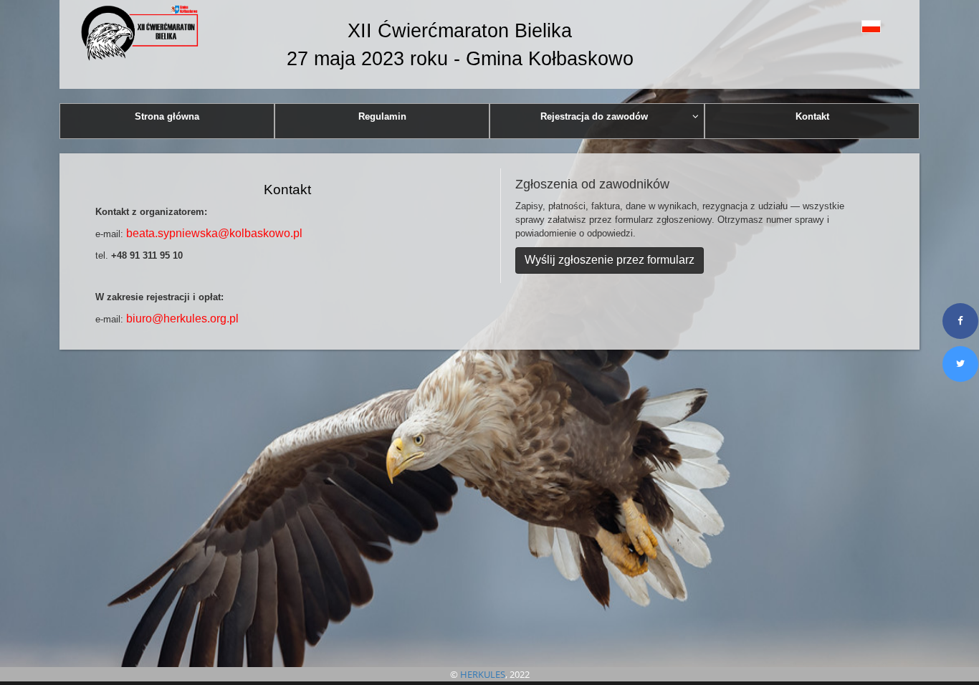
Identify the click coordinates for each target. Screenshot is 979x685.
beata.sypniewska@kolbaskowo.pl (214, 233)
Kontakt (812, 116)
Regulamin (382, 116)
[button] (839, 26)
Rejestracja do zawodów (594, 116)
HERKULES (482, 674)
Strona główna (167, 116)
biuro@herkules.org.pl (182, 318)
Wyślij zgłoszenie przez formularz (609, 260)
